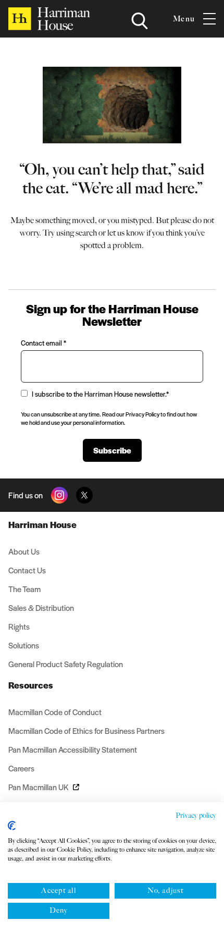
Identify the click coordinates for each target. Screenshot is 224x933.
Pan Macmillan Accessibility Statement (72, 749)
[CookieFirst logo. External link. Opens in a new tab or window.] (12, 825)
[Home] (49, 18)
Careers (21, 768)
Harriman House (42, 524)
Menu (184, 18)
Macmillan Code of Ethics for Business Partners (86, 730)
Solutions (23, 645)
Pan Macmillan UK (38, 786)
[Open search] (139, 21)
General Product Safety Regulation (65, 663)
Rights (19, 626)
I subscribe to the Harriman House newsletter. (100, 394)
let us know (126, 233)
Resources (30, 685)
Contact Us (27, 569)
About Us (24, 551)
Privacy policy (196, 815)
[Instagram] (59, 495)
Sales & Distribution (41, 607)
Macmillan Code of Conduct (55, 711)
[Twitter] (84, 495)
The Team (24, 588)
